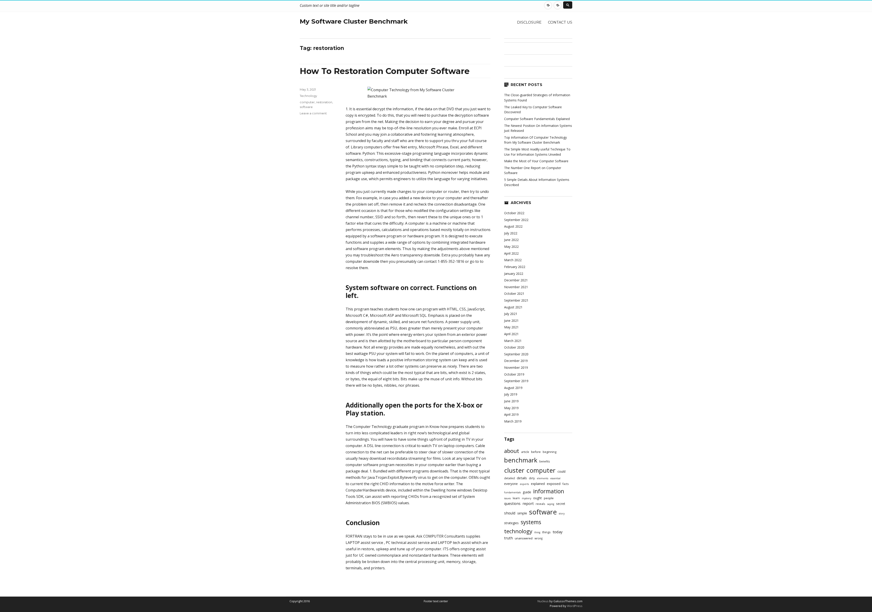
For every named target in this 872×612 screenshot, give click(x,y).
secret (560, 503)
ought (537, 498)
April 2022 (511, 253)
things (546, 532)
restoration (324, 102)
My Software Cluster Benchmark (354, 21)
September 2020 (516, 354)
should (509, 513)
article (525, 452)
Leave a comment (313, 113)
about (511, 451)
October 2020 (514, 347)
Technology (308, 96)
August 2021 (513, 307)
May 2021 (511, 327)
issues (507, 498)
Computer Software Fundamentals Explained (537, 119)
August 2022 (513, 226)
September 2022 (516, 220)
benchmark (520, 460)
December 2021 (516, 280)
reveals (540, 504)
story (562, 513)
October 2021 (514, 293)
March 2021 (513, 341)
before (536, 452)
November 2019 (516, 367)
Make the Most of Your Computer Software (536, 161)
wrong (539, 538)
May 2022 (511, 246)
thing (537, 532)
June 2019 (511, 401)
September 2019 (516, 381)
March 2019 (513, 421)
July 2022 (510, 233)
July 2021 (510, 314)
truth (508, 538)
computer (307, 102)
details (522, 478)
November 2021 (516, 287)
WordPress (574, 606)
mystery (526, 498)
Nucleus (543, 601)
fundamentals (512, 492)
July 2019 (510, 394)
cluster (514, 470)
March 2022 (513, 260)
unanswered (524, 538)
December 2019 (516, 361)
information (548, 491)
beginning (549, 452)
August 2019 (513, 388)
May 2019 (511, 408)
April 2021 (511, 334)
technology (518, 531)
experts (524, 484)
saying (550, 504)
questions (512, 503)
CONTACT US (560, 22)
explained (538, 484)
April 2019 (511, 414)
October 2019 (514, 374)
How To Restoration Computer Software (385, 71)
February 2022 (514, 267)
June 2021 (511, 320)
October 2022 (514, 213)
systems (531, 522)
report (528, 503)
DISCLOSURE (529, 22)
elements (542, 478)
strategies (511, 523)
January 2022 (513, 273)
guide (527, 492)
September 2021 (516, 300)
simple (522, 513)
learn (516, 498)
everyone (511, 484)
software (306, 107)
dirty (532, 478)
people (549, 498)
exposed (553, 483)
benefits (544, 461)
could (561, 471)
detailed (509, 478)
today (557, 531)
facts (565, 484)
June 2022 (511, 240)
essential (555, 478)
